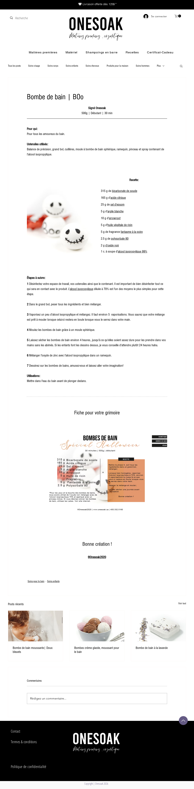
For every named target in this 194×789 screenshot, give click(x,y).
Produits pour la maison (117, 65)
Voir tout (182, 603)
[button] (178, 16)
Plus (159, 65)
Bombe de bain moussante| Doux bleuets (32, 650)
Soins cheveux (92, 65)
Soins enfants (72, 65)
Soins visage (34, 65)
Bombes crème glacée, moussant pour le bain (96, 650)
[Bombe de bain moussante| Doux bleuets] (35, 626)
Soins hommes (142, 65)
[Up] (183, 720)
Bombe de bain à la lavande (152, 648)
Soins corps (53, 65)
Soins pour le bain (36, 581)
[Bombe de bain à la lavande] (158, 626)
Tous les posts (14, 65)
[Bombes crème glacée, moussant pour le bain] (97, 626)
